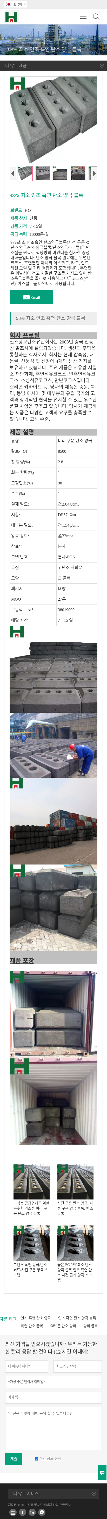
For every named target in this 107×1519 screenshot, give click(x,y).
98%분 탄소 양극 (63, 1326)
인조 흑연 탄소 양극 (36, 1318)
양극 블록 (90, 1326)
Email (31, 296)
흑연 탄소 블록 (32, 1326)
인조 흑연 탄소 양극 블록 (77, 1318)
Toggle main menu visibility (83, 16)
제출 (13, 1459)
